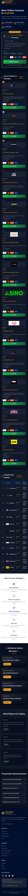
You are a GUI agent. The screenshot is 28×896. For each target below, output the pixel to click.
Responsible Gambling (6, 850)
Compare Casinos (5, 836)
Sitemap (3, 868)
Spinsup (12, 548)
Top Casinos (4, 831)
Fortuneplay (13, 488)
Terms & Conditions (5, 853)
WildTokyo (12, 531)
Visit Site (14, 107)
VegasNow (12, 542)
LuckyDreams (13, 510)
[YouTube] (12, 875)
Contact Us (3, 863)
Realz (11, 495)
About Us (3, 846)
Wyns (11, 517)
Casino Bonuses (4, 833)
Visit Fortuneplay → (14, 61)
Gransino (12, 524)
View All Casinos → (21, 77)
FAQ (2, 838)
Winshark (12, 503)
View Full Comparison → (20, 476)
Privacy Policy (4, 855)
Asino (11, 537)
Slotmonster (13, 561)
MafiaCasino (13, 554)
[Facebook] (2, 875)
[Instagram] (9, 875)
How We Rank (4, 848)
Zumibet (12, 567)
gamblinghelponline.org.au (12, 885)
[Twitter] (6, 875)
